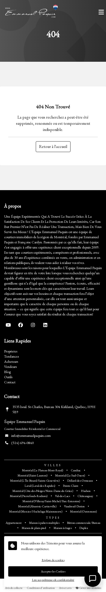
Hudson (86, 491)
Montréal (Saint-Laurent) (32, 475)
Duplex (83, 528)
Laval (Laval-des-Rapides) (39, 486)
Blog (7, 371)
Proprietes (10, 351)
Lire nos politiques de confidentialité (53, 580)
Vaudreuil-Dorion (74, 506)
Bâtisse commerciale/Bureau (83, 523)
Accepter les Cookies (53, 571)
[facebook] (20, 325)
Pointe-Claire (70, 486)
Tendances (11, 356)
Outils (8, 377)
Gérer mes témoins (90, 588)
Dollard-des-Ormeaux (80, 481)
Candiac (76, 470)
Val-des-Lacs (62, 496)
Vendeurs (10, 366)
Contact (9, 382)
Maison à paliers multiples (44, 523)
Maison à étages (63, 528)
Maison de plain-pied (34, 528)
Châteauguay (85, 496)
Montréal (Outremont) (83, 511)
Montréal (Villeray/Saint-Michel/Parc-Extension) (51, 501)
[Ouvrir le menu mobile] (101, 12)
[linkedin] (45, 325)
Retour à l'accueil (53, 146)
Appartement (14, 523)
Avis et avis (65, 588)
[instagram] (33, 325)
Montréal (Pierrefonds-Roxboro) (29, 496)
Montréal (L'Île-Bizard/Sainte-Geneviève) (35, 481)
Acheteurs (11, 361)
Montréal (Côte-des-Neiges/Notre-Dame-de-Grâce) (42, 491)
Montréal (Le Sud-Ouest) (70, 475)
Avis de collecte (14, 588)
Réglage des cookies (53, 560)
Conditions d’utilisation (41, 588)
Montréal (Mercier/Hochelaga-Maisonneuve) (36, 511)
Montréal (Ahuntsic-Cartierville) (37, 506)
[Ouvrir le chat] (92, 578)
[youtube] (8, 325)
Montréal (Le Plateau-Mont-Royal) (42, 470)
